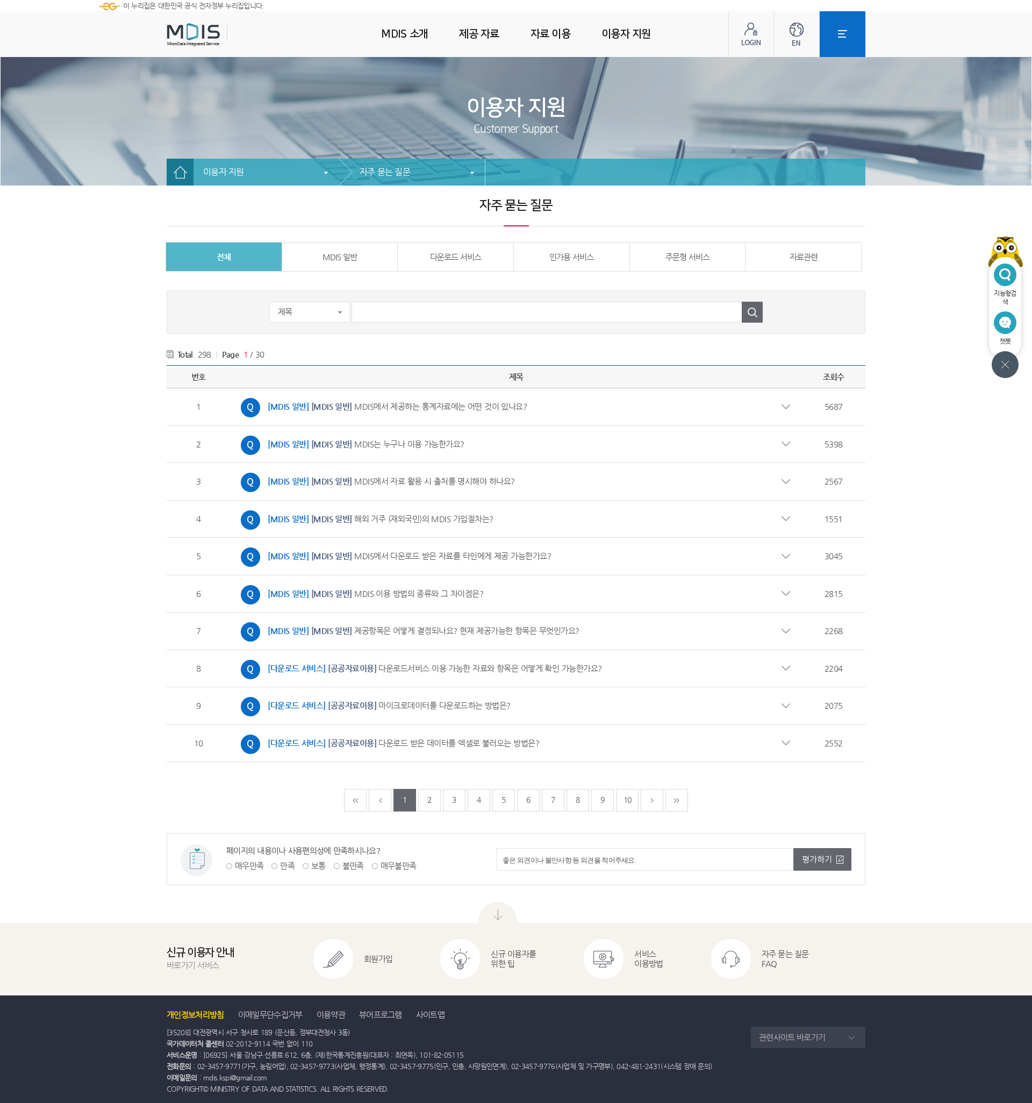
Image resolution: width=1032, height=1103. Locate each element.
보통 (318, 865)
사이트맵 (430, 1014)
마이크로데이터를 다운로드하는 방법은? (373, 704)
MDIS (220, 34)
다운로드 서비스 (455, 256)
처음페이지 (355, 800)
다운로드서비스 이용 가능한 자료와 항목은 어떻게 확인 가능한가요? (418, 667)
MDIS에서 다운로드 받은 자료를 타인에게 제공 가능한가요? (393, 554)
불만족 (353, 865)
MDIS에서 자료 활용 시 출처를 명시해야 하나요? (375, 480)
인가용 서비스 (571, 256)
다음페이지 (652, 800)
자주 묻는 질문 (385, 172)
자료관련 (804, 256)
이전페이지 (380, 800)
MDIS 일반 (339, 256)
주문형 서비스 (687, 256)
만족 (287, 865)
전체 (224, 256)
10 (628, 799)
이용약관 (331, 1014)
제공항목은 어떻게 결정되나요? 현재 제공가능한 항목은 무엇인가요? (407, 629)
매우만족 (249, 865)
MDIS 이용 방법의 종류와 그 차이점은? (359, 592)
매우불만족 (399, 865)
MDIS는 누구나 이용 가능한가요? (349, 443)
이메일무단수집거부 (270, 1014)
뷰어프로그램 (380, 1014)
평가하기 (817, 859)
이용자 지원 (223, 172)
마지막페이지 (676, 800)
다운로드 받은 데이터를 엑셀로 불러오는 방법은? (387, 742)
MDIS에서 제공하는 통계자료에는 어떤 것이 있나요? (381, 405)
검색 (752, 312)
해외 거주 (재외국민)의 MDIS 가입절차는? (364, 517)
